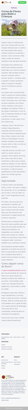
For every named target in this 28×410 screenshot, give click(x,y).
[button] (10, 2)
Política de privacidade (6, 349)
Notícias (3, 365)
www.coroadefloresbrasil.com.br (14, 270)
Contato (3, 368)
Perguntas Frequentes (6, 346)
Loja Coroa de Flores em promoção (7, 363)
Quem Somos (4, 360)
